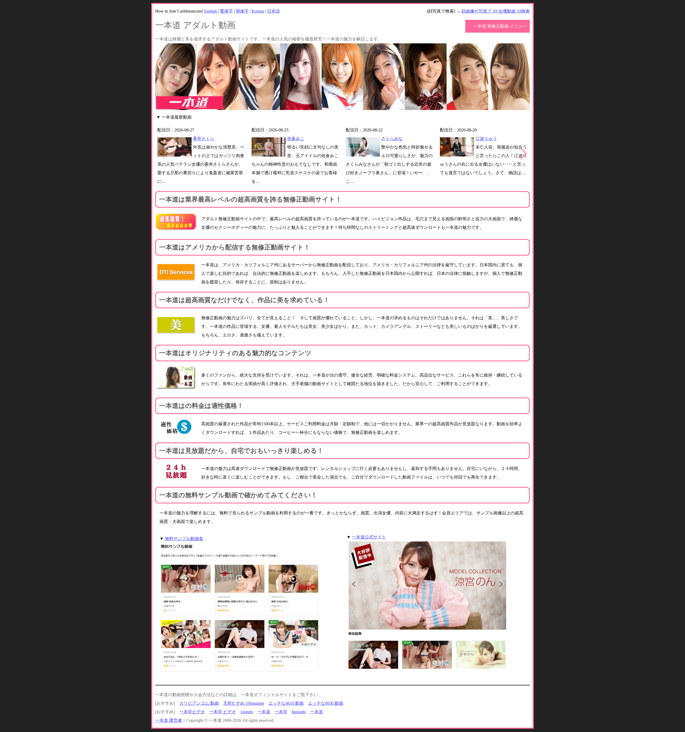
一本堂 (281, 712)
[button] (523, 154)
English (210, 11)
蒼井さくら (203, 138)
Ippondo (299, 712)
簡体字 (242, 11)
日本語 (273, 11)
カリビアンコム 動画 (199, 703)
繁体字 (226, 11)
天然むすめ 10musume (243, 703)
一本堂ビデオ (192, 712)
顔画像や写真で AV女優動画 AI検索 (496, 11)
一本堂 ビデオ (222, 712)
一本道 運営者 (168, 720)
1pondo (246, 712)
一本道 (263, 712)
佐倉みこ (295, 138)
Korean (258, 11)
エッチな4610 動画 (286, 703)
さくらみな (392, 138)
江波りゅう (486, 138)
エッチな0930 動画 (325, 703)
